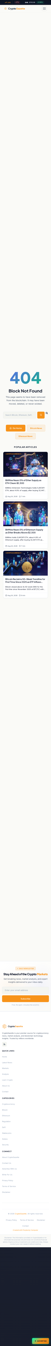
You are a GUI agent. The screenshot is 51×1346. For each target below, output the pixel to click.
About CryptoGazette (10, 1157)
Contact (5, 1092)
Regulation (6, 1121)
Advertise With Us (9, 1169)
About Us (6, 1086)
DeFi (4, 1127)
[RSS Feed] (4, 1044)
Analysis (5, 1074)
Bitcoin (5, 1110)
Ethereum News (25, 436)
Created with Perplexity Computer (25, 1230)
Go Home (17, 428)
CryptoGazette (21, 1214)
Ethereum (6, 1116)
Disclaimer (6, 1192)
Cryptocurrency (8, 1104)
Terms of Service (9, 1186)
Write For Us (7, 1175)
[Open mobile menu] (44, 8)
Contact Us (6, 1163)
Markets (5, 1068)
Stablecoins (6, 1133)
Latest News (7, 1062)
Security (5, 1145)
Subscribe (25, 998)
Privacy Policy (7, 1180)
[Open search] (38, 8)
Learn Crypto (7, 1080)
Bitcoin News (36, 428)
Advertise (42, 1341)
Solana (4, 1139)
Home (4, 1057)
